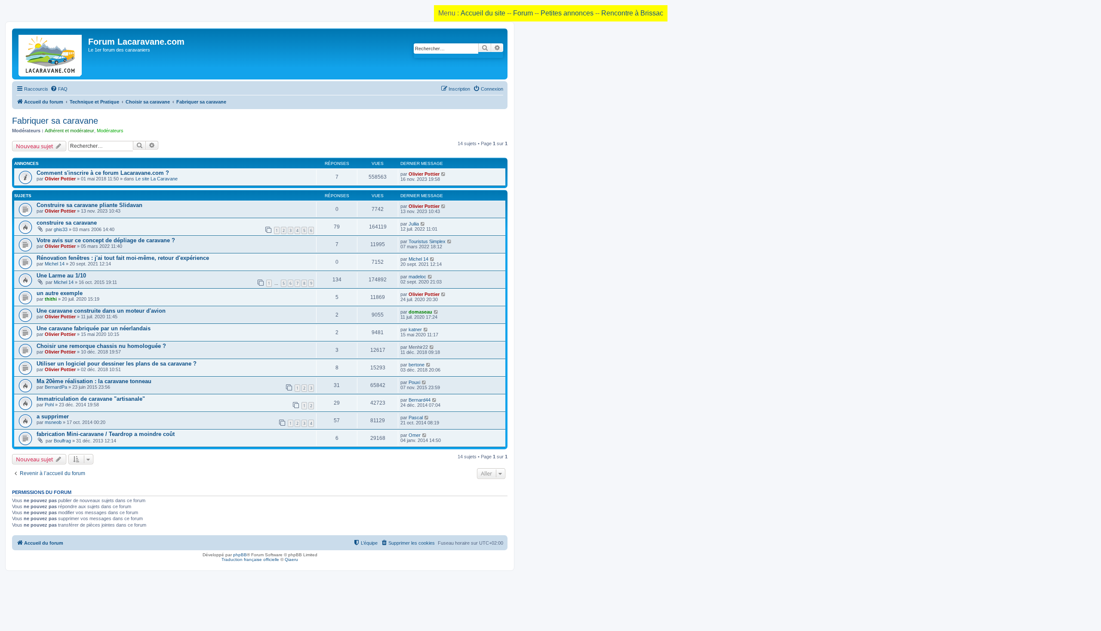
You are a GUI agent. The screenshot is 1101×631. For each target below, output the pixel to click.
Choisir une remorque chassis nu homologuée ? (101, 346)
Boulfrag (62, 440)
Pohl (49, 404)
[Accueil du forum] (51, 53)
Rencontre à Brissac (632, 13)
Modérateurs (110, 130)
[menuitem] (59, 89)
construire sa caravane (67, 222)
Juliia (414, 223)
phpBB (240, 554)
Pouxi (414, 382)
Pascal (416, 417)
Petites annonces (567, 13)
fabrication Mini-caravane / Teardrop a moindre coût (106, 434)
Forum (523, 13)
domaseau (420, 311)
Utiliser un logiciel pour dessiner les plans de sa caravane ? (117, 363)
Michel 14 (55, 263)
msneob (53, 422)
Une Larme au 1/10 (61, 275)
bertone (416, 364)
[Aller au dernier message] (443, 174)
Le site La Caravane (156, 178)
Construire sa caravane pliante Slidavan (89, 205)
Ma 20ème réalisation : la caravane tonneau (94, 381)
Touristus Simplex (427, 241)
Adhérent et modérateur (69, 130)
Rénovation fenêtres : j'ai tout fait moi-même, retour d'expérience (123, 258)
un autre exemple (60, 293)
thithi (51, 299)
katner (415, 329)
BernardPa (56, 387)
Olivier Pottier (60, 178)
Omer (415, 435)
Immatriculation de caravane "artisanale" (91, 399)
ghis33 (61, 229)
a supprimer (53, 416)
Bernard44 (420, 399)
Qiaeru (291, 559)
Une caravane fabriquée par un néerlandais (94, 328)
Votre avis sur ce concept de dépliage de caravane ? (106, 240)
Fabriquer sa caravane (55, 120)
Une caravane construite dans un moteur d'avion (101, 311)
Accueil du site (483, 13)
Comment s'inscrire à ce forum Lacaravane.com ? (103, 173)
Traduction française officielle (250, 559)
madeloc (417, 276)
